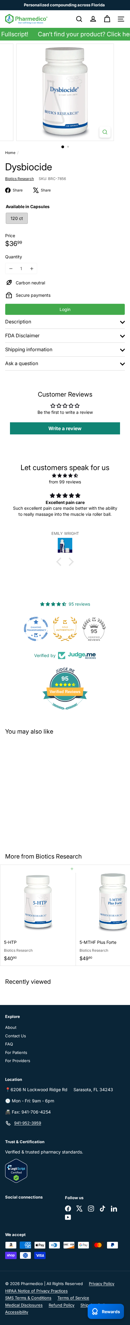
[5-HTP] (38, 915)
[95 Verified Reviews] (65, 712)
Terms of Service (73, 1297)
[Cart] (107, 19)
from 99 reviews (65, 481)
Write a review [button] (65, 428)
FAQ (9, 1044)
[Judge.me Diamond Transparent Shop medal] (36, 629)
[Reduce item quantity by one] (10, 268)
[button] (60, 562)
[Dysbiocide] (38, 790)
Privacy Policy (101, 1283)
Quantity (13, 256)
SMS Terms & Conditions (28, 1297)
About (10, 1027)
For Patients (16, 1052)
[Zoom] (104, 132)
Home (10, 152)
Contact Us (15, 1035)
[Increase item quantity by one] (31, 268)
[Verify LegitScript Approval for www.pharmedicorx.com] (65, 1171)
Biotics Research (59, 856)
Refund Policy (61, 1305)
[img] (65, 475)
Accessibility (16, 1312)
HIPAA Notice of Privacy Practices (36, 1290)
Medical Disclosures (24, 1305)
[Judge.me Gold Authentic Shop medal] (65, 629)
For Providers (17, 1060)
